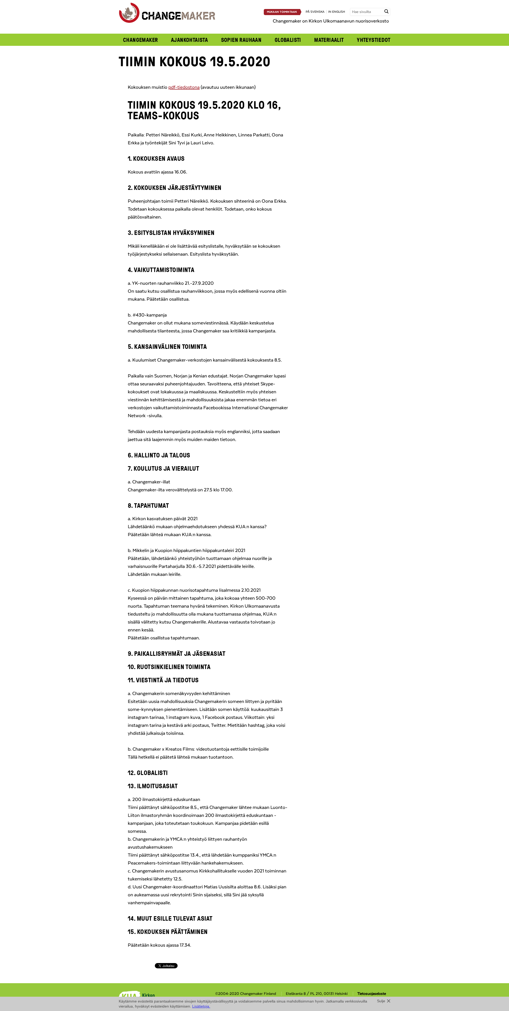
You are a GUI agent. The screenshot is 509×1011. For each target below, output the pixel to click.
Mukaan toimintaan (282, 12)
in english (336, 12)
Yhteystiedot (373, 39)
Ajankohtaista (189, 39)
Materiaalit (329, 39)
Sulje (381, 1001)
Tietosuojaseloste (371, 994)
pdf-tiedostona (184, 87)
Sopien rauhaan (241, 39)
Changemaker (140, 39)
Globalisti (288, 39)
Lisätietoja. (201, 1006)
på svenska (315, 12)
